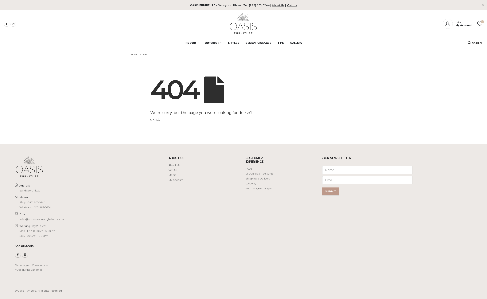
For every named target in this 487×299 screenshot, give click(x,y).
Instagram (25, 254)
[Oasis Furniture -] (244, 23)
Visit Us (292, 5)
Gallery (296, 42)
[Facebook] (6, 23)
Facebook (18, 254)
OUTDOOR (212, 42)
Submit (330, 191)
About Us (278, 5)
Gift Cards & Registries (259, 173)
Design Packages (258, 42)
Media (173, 174)
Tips (281, 42)
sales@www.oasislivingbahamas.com (42, 219)
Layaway (250, 183)
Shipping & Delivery (257, 178)
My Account (176, 179)
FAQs (248, 168)
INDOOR (190, 42)
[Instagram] (13, 23)
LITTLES (233, 42)
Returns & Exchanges (258, 188)
